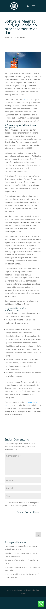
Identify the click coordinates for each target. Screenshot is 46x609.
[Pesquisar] (38, 534)
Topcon (27, 99)
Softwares (20, 37)
